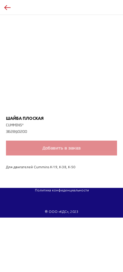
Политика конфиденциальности (62, 190)
